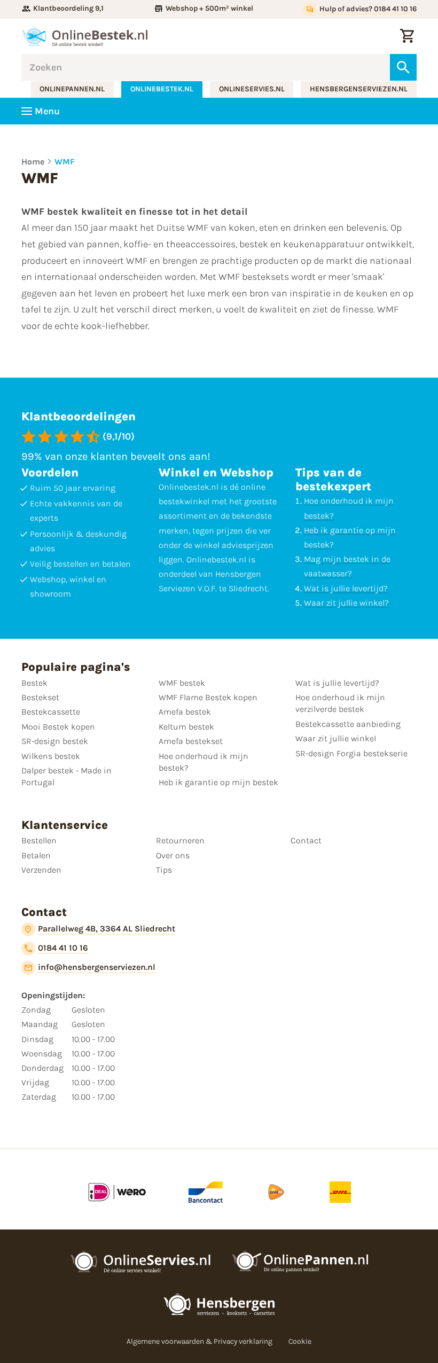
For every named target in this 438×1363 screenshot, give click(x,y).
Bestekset (40, 697)
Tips (164, 870)
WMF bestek (182, 683)
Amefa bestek (185, 712)
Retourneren (180, 840)
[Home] (84, 36)
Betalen (36, 855)
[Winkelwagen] (407, 36)
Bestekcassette (50, 712)
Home (32, 161)
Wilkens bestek (50, 756)
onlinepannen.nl (72, 88)
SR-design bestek (54, 741)
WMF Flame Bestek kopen (208, 697)
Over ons (173, 855)
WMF (64, 161)
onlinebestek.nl (161, 88)
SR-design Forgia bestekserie (351, 753)
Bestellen (39, 840)
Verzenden (41, 870)
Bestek (34, 683)
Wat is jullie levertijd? (346, 588)
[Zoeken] (403, 67)
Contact (306, 840)
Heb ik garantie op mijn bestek (218, 782)
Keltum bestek (186, 727)
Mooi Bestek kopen (58, 727)
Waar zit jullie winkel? (346, 603)
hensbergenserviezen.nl (359, 88)
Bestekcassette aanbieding (348, 724)
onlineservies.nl (252, 88)
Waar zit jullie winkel (335, 738)
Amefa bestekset (191, 741)
